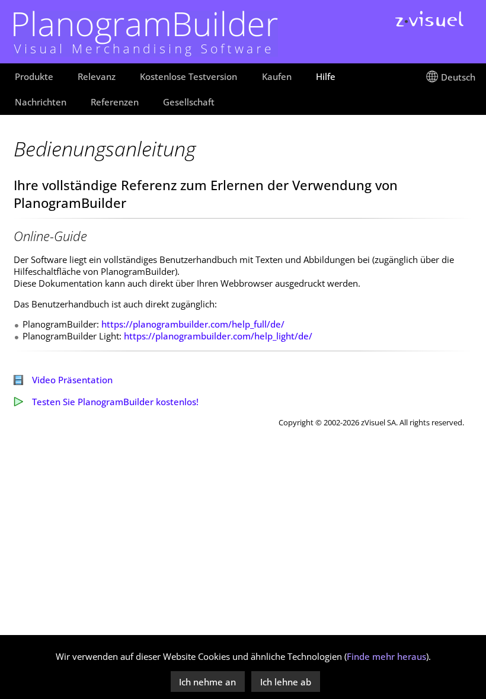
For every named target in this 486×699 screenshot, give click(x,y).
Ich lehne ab (285, 682)
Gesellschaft (189, 102)
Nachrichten (40, 102)
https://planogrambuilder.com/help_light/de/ (218, 336)
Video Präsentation (72, 380)
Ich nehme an (207, 682)
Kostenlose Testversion (188, 76)
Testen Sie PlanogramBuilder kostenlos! (115, 402)
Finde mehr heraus (386, 656)
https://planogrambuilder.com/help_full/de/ (192, 324)
